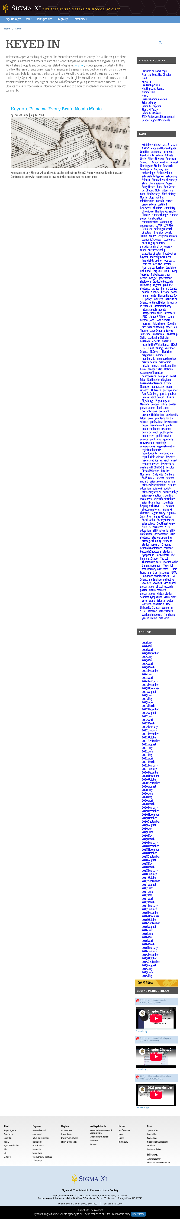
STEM (144, 527)
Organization (8, 1134)
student (167, 541)
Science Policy (149, 102)
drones (152, 236)
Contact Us (7, 1157)
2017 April (147, 898)
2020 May (147, 797)
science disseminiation (154, 485)
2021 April (147, 758)
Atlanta (146, 180)
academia (156, 152)
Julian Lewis (159, 323)
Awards (170, 183)
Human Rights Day (167, 295)
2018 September (151, 856)
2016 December (150, 912)
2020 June (147, 793)
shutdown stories (151, 509)
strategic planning (162, 537)
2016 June (147, 934)
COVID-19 (147, 229)
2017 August (149, 884)
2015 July (147, 969)
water (170, 600)
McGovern (155, 351)
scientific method (151, 502)
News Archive (152, 1138)
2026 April (147, 649)
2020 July (147, 790)
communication (150, 222)
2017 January (149, 909)
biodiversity (153, 194)
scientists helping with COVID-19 (156, 504)
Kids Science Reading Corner (157, 327)
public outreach (150, 432)
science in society (162, 488)
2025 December (150, 653)
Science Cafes (37, 1153)
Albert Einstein (156, 159)
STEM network (160, 530)
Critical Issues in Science (41, 1138)
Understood (138, 1214)
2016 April (147, 941)
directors (147, 232)
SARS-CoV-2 (148, 478)
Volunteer (93, 1144)
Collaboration (155, 218)
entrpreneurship (157, 250)
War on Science (157, 600)
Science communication (162, 481)
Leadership (7, 1138)
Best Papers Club (151, 190)
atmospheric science (153, 183)
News (18, 28)
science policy (170, 492)
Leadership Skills (151, 85)
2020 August (149, 786)
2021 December (150, 734)
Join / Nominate (124, 1130)
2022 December (150, 709)
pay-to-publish (168, 394)
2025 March (148, 667)
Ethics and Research (39, 1130)
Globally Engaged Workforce (42, 1157)
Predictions (163, 408)
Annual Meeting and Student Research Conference (159, 166)
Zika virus (164, 618)
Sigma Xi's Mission (151, 113)
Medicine (167, 351)
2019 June (147, 832)
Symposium (148, 555)
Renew (121, 1134)
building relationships (152, 199)
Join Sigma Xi (43, 19)
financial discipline (152, 260)
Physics (170, 397)
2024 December (150, 671)
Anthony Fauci (161, 169)
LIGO (144, 348)
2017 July (147, 888)
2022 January (149, 730)
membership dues (166, 358)
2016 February (150, 948)
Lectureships (37, 1142)
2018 (166, 145)
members (161, 355)
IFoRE (144, 78)
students (168, 551)
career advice (149, 204)
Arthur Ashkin (164, 173)
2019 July (147, 828)
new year (163, 376)
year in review (149, 618)
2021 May (147, 755)
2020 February (150, 807)
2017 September (151, 881)
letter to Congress (161, 341)
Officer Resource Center (69, 1142)
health (145, 292)
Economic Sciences (152, 239)
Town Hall (168, 565)
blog (151, 197)
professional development (164, 422)
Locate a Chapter (67, 1130)
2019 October (149, 818)
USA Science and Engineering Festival (157, 578)
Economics (169, 239)
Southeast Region (166, 523)
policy (164, 404)
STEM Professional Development (158, 117)
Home (7, 28)
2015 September (151, 962)
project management (153, 425)
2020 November (150, 776)
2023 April (147, 702)
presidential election (153, 415)
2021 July (147, 748)
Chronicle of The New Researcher (159, 211)
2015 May (147, 976)
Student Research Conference (155, 546)
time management (151, 565)
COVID (159, 225)
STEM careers (156, 527)
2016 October (149, 919)
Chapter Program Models (69, 1138)
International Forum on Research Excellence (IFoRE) (101, 1131)
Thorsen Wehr (170, 562)
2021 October (149, 737)
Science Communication (154, 99)
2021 (174, 145)
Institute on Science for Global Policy (159, 301)
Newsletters (151, 1145)
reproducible (166, 453)
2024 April (147, 678)
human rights (149, 295)
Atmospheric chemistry (164, 180)
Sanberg (169, 474)
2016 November (150, 916)
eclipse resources (167, 236)
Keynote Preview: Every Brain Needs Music (56, 109)
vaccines (157, 583)
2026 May (147, 646)
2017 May (147, 895)
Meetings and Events (153, 88)
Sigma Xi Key (158, 513)
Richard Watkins (150, 471)
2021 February (150, 765)
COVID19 (168, 225)
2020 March (148, 804)
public (169, 425)
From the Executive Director (156, 74)
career (169, 201)
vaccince (146, 583)
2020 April (147, 800)
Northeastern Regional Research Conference (155, 381)
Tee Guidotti (162, 555)
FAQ (5, 1153)
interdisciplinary (162, 306)
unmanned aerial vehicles (155, 576)
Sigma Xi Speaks (162, 516)
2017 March (148, 902)
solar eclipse (148, 523)
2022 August (149, 713)
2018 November (150, 849)
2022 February (150, 727)
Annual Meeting (160, 162)
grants (155, 288)
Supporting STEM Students (156, 120)
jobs (152, 320)
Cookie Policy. (124, 1214)
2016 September (151, 923)
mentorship (165, 362)
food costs (169, 260)
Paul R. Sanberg (150, 394)
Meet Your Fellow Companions (157, 1142)
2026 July (147, 642)
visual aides (170, 597)
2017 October (149, 877)
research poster (150, 464)
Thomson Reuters (151, 562)
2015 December (150, 955)
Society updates (165, 520)
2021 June (147, 751)
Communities (80, 19)
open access (158, 387)
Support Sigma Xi (10, 1130)
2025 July (147, 657)
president (164, 411)
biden (165, 190)
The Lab (164, 558)
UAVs (174, 572)
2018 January (149, 874)
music (155, 365)
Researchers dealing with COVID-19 (157, 465)
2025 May (147, 660)
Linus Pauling (156, 348)
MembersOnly (123, 1142)
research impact (168, 460)
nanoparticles (155, 369)
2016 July (147, 930)
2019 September (151, 821)
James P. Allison (157, 316)
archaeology (148, 173)
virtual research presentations (153, 592)
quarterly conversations (153, 444)
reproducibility (149, 453)
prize (150, 418)
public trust (148, 436)
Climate (146, 215)
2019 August (149, 825)
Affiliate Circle (37, 1161)
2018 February (150, 870)
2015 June (147, 972)
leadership (158, 334)
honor (174, 292)
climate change (160, 215)
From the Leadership (153, 267)
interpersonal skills (152, 313)
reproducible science (153, 457)
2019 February (150, 842)
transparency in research (155, 569)
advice (159, 155)
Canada (160, 201)
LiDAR (174, 344)
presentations (149, 411)
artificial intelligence (153, 176)
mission (79, 65)
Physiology (147, 401)
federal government (160, 257)
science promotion (151, 495)
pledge (155, 404)
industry (158, 299)
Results (170, 467)
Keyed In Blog (12, 19)
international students (154, 309)
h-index (155, 292)
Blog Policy (63, 19)
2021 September (151, 741)
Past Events (94, 1140)
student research (151, 544)
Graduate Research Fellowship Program (156, 283)
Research (170, 457)
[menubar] (46, 19)
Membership (148, 92)
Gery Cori (157, 271)
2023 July (147, 695)
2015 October (149, 958)
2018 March (148, 867)
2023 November (150, 688)
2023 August (149, 692)
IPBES (144, 316)
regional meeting (166, 446)
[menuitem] (13, 19)
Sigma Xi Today (150, 110)
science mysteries (151, 492)
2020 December (150, 772)
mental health (149, 362)
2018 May (147, 863)
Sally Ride (158, 474)
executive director (151, 253)
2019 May (147, 835)
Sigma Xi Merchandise (11, 1145)
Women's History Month (160, 611)
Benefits (121, 1138)
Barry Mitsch (148, 187)
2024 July (147, 674)
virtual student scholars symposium (156, 595)
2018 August (149, 860)
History (6, 1142)
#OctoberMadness (151, 145)
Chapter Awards (66, 1134)
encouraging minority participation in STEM (152, 244)
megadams (148, 355)
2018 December (150, 846)
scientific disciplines (164, 499)
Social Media (148, 520)
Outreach (156, 390)
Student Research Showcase (156, 549)
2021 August (149, 744)
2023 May (147, 699)
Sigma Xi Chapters (151, 106)
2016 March (148, 944)
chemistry (169, 208)
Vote (144, 600)
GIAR (166, 271)
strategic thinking (151, 541)
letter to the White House (155, 344)
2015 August (149, 965)
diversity (158, 232)
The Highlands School (157, 556)
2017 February (150, 905)
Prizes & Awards (38, 1145)
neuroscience (149, 376)
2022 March (148, 723)
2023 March (148, 706)
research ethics (150, 460)
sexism (170, 506)
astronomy (171, 176)
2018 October (149, 853)
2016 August (149, 926)
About (28, 19)
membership (148, 358)
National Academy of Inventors (156, 371)
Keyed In (146, 81)
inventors (170, 313)
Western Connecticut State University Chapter (155, 606)
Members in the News (154, 1149)
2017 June (147, 891)
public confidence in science (156, 429)
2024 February (150, 681)
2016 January (149, 951)
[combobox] (144, 44)
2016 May (147, 937)
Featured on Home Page (154, 71)
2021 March (148, 762)
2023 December (150, 685)
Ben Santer (169, 187)
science (160, 478)
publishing (155, 439)
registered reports (151, 450)
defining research (163, 229)
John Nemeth (163, 320)
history (165, 292)
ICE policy (147, 299)
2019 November (150, 814)
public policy (166, 432)
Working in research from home (158, 614)
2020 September (151, 783)
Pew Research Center (153, 397)
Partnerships (37, 1149)
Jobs (5, 1149)
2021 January (149, 769)
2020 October (149, 779)
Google (153, 278)
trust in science (161, 572)
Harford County (169, 288)
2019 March (148, 839)
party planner (170, 390)
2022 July (147, 716)
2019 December (150, 811)
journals (146, 323)
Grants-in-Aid (37, 1134)
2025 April (147, 664)
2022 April (147, 720)
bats (159, 187)
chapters (157, 208)
